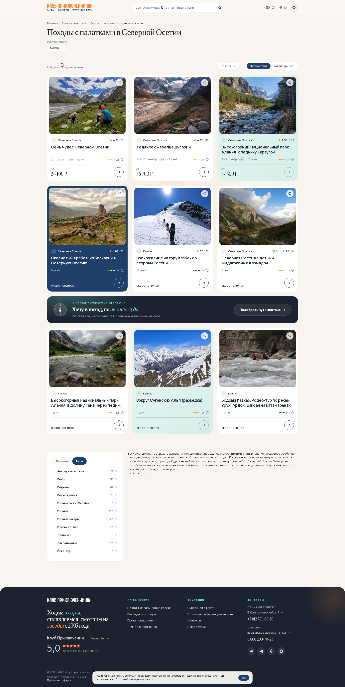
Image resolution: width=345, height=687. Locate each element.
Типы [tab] (79, 461)
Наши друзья (196, 627)
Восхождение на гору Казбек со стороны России (166, 260)
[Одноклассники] (271, 651)
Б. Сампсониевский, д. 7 (263, 612)
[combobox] (176, 8)
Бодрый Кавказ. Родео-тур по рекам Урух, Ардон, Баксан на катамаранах (255, 403)
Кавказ (147, 251)
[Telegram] (261, 651)
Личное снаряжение (142, 627)
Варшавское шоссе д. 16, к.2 (267, 632)
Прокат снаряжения (141, 620)
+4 (162, 159)
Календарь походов (141, 614)
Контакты (194, 620)
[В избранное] (119, 82)
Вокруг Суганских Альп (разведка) (169, 400)
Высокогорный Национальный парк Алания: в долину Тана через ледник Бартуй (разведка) (86, 403)
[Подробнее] (119, 172)
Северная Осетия (69, 140)
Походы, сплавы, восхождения (149, 608)
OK (244, 677)
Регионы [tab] (62, 461)
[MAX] (281, 651)
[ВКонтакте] (251, 651)
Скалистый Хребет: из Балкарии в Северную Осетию (83, 260)
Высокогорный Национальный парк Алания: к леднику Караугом (255, 149)
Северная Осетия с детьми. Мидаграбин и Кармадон (248, 260)
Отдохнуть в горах (278, 465)
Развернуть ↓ (137, 473)
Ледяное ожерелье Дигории (163, 146)
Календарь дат (284, 66)
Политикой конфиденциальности (134, 679)
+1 (242, 159)
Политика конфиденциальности (210, 614)
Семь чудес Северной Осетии (80, 146)
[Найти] (219, 7)
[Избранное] (294, 8)
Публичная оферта (200, 608)
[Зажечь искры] (335, 596)
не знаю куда (124, 309)
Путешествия (258, 66)
